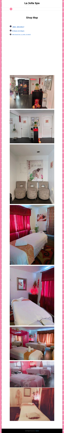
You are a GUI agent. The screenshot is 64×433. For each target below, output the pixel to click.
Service (37, 430)
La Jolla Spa (32, 3)
